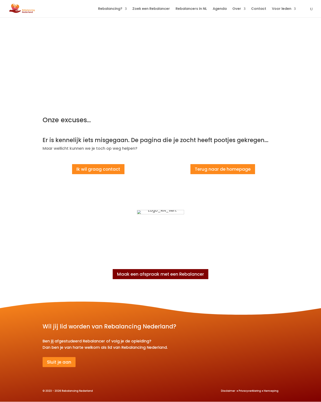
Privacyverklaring (250, 391)
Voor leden (281, 9)
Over (236, 9)
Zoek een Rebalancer (151, 9)
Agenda (220, 9)
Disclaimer (228, 391)
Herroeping (271, 391)
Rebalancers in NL (191, 9)
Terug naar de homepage (223, 169)
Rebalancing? (110, 9)
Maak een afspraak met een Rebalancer (160, 274)
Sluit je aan (59, 362)
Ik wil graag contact (98, 169)
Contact (258, 9)
